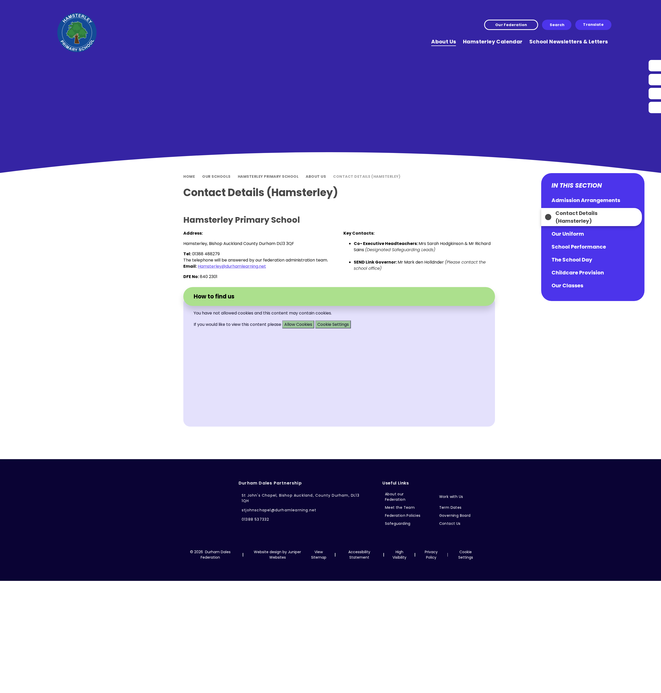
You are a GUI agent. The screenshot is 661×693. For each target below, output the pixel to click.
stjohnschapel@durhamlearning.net (279, 510)
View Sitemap (318, 554)
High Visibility (399, 554)
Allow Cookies (298, 324)
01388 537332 (255, 519)
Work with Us (451, 496)
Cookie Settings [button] (465, 554)
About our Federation (395, 496)
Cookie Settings (333, 324)
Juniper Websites (285, 554)
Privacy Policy (431, 554)
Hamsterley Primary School (268, 176)
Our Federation (511, 24)
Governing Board (455, 515)
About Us (316, 176)
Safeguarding (398, 523)
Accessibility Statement (359, 554)
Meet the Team (400, 507)
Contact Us (450, 523)
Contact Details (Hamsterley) (366, 176)
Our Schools (216, 176)
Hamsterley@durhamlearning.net (232, 266)
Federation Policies (403, 515)
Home (189, 176)
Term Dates (450, 507)
